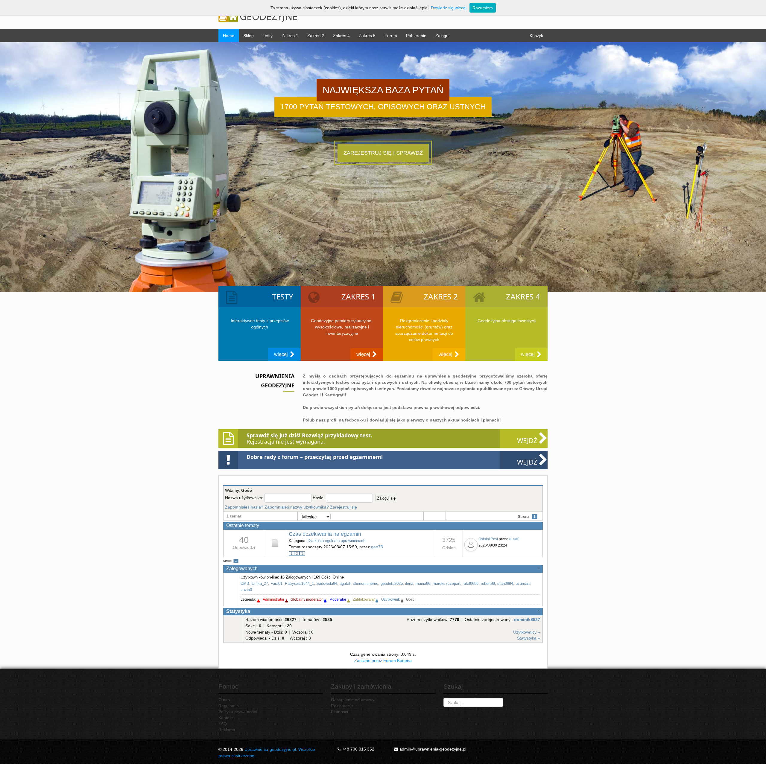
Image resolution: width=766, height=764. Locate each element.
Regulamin (228, 705)
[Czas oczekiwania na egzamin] (275, 543)
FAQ (222, 723)
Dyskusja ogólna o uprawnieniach (336, 540)
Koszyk (536, 35)
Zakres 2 (315, 35)
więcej (281, 354)
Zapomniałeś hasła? (244, 507)
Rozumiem (482, 7)
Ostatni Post (488, 539)
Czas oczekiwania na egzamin (325, 534)
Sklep (248, 35)
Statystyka (238, 611)
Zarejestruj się (343, 507)
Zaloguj (442, 35)
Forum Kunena (397, 660)
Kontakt (225, 717)
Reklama (226, 729)
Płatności (339, 711)
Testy (268, 35)
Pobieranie (416, 35)
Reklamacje (342, 705)
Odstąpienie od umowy (352, 699)
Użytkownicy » (526, 632)
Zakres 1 (290, 35)
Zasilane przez (368, 660)
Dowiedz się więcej (448, 7)
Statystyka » (528, 638)
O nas (224, 699)
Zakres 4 (341, 35)
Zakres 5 (367, 35)
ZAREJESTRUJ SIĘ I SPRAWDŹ (383, 153)
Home (228, 35)
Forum (390, 35)
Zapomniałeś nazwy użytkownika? (297, 507)
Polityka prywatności (237, 711)
